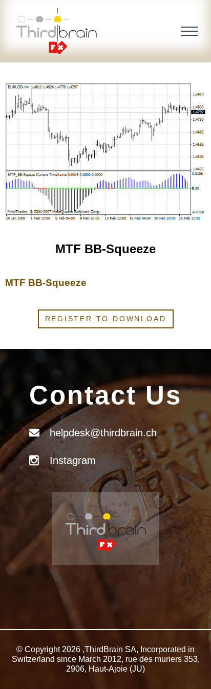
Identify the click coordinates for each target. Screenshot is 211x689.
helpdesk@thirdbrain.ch (103, 432)
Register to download (105, 319)
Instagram (73, 460)
